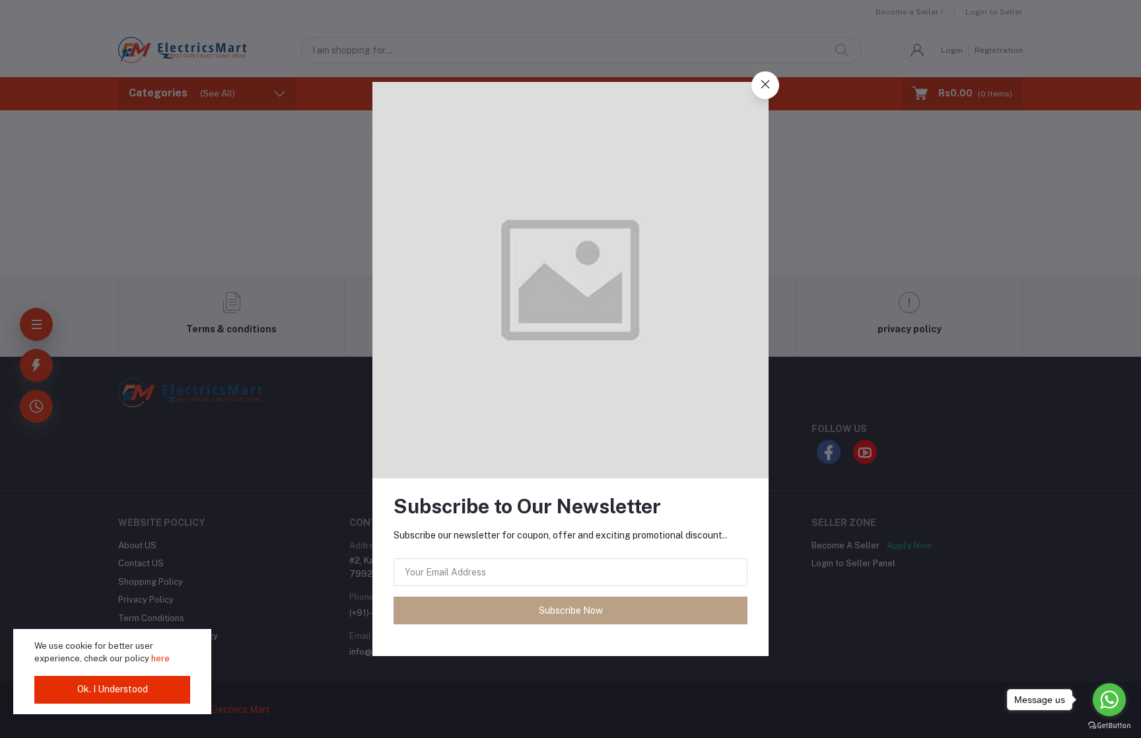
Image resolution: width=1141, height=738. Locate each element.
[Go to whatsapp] (1109, 699)
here (160, 658)
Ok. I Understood (112, 689)
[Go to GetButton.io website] (1109, 725)
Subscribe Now (571, 610)
